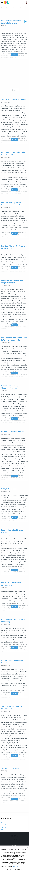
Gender (2, 829)
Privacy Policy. (16, 866)
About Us (14, 839)
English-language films (5, 824)
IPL (2, 6)
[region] (14, 859)
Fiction (2, 822)
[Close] (27, 847)
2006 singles (3, 827)
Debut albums (3, 825)
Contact (14, 841)
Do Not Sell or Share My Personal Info (14, 869)
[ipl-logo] (6, 3)
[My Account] (26, 2)
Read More (14, 139)
